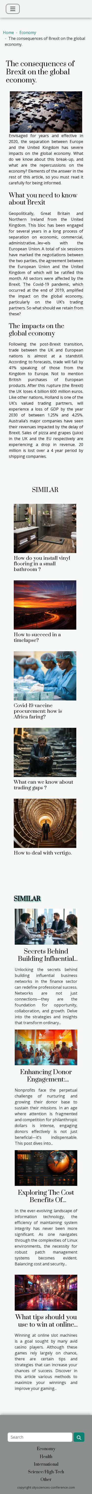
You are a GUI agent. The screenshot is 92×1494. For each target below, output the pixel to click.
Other (46, 1479)
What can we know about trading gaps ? (43, 785)
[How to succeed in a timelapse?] (45, 605)
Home (8, 32)
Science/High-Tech (46, 1472)
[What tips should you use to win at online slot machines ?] (46, 1292)
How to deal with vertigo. (43, 853)
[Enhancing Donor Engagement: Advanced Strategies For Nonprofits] (46, 1047)
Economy (27, 32)
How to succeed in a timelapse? (37, 638)
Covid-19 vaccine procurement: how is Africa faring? (38, 711)
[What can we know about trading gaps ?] (45, 752)
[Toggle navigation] (13, 9)
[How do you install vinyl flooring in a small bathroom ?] (45, 528)
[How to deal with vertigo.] (45, 823)
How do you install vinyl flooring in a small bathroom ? (42, 564)
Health (46, 1457)
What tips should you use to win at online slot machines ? (46, 1324)
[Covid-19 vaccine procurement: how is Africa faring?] (45, 675)
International (46, 1464)
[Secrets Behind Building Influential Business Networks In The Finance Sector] (46, 926)
